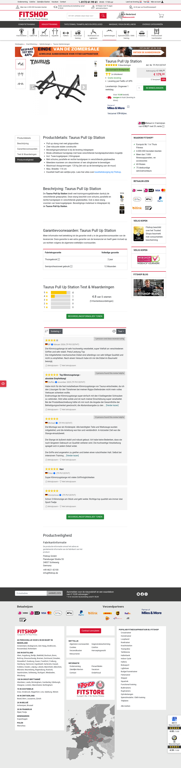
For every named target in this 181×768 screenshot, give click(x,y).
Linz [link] (42, 692)
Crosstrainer (126, 633)
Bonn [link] (54, 655)
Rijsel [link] (19, 712)
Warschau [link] (21, 726)
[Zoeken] (103, 16)
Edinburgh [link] (56, 682)
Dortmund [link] (48, 658)
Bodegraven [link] (32, 646)
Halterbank (125, 655)
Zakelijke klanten (43, 2)
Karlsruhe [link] (48, 664)
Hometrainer (126, 636)
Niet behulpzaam (69, 365)
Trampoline (125, 649)
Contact (63, 2)
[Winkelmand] (162, 15)
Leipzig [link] (34, 667)
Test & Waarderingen (27, 154)
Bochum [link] (47, 655)
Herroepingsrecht (99, 650)
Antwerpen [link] (21, 705)
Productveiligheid (25, 159)
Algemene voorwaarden (79, 644)
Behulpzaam (52, 365)
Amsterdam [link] (22, 646)
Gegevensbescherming (101, 644)
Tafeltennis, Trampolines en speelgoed (83, 24)
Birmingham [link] (36, 682)
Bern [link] (24, 699)
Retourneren (75, 654)
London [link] (28, 685)
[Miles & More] (151, 611)
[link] (137, 190)
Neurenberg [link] (29, 670)
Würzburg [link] (21, 675)
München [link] (57, 667)
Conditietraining (26, 24)
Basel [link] (19, 699)
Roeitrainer (125, 642)
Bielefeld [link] (40, 655)
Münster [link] (20, 670)
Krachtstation (126, 646)
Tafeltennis (125, 652)
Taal (145, 2)
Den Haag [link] (42, 646)
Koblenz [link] (20, 667)
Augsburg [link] (26, 655)
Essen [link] (37, 661)
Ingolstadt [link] (38, 664)
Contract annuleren (90, 630)
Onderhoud (96, 673)
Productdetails (24, 138)
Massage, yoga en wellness (122, 24)
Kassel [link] (55, 664)
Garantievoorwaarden (27, 149)
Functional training (128, 684)
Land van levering (132, 2)
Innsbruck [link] (26, 692)
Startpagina (19, 44)
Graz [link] (19, 692)
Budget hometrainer (129, 671)
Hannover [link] (30, 664)
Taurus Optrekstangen (61, 44)
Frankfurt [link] (44, 661)
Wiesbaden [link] (50, 673)
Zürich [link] (38, 699)
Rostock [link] (49, 670)
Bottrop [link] (20, 658)
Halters (124, 662)
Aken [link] (19, 655)
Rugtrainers (126, 691)
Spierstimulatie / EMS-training (133, 697)
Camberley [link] (46, 682)
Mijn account (156, 2)
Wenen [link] (55, 692)
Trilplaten (124, 701)
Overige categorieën (152, 24)
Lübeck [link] (40, 667)
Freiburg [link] (52, 661)
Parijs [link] (24, 712)
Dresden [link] (56, 658)
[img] (128, 107)
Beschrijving (23, 143)
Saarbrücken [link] (22, 673)
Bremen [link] (40, 658)
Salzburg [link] (48, 692)
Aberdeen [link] (21, 682)
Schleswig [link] (32, 673)
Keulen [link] (27, 667)
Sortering (55, 331)
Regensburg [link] (40, 670)
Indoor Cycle (126, 658)
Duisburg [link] (30, 661)
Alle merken (125, 706)
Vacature (55, 2)
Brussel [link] (30, 705)
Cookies (73, 647)
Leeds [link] (28, 682)
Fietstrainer (125, 675)
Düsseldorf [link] (21, 661)
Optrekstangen (44, 44)
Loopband (125, 639)
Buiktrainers (126, 688)
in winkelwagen (154, 88)
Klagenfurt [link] (35, 692)
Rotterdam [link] (32, 649)
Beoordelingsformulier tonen (85, 316)
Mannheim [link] (48, 667)
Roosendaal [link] (22, 649)
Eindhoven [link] (51, 646)
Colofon (32, 2)
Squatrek (124, 681)
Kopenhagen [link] (22, 719)
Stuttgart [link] (41, 673)
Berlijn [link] (33, 655)
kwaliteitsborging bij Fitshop (107, 172)
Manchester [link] (37, 685)
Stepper (124, 678)
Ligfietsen (125, 668)
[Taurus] (40, 62)
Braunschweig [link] (30, 658)
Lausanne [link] (31, 699)
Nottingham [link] (48, 685)
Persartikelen (97, 666)
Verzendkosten (76, 650)
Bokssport (125, 665)
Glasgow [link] (20, 685)
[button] (21, 64)
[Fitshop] (33, 15)
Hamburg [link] (21, 664)
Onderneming (23, 2)
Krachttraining (49, 24)
